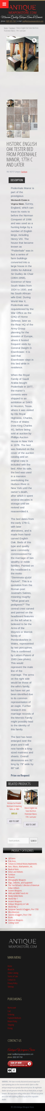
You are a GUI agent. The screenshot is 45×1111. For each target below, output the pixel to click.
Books (10, 917)
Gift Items (12, 858)
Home (6, 28)
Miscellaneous (13, 912)
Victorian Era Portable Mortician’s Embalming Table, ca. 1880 (14, 808)
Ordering (11, 1014)
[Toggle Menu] (4, 4)
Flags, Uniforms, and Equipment (20, 882)
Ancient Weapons (15, 901)
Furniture (12, 28)
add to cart (14, 821)
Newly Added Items (15, 895)
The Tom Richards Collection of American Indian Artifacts (23, 886)
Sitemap (11, 986)
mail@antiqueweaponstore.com (32, 21)
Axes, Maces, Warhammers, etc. (20, 866)
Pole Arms (12, 861)
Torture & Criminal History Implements (22, 863)
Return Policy (12, 1021)
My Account (12, 1007)
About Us (11, 969)
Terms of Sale (13, 976)
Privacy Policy (12, 983)
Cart (9, 1011)
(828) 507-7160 (11, 21)
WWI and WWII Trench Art (18, 893)
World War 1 (13, 898)
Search (33, 840)
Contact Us (12, 979)
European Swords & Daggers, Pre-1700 (23, 909)
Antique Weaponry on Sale (18, 904)
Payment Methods (14, 1017)
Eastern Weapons (15, 890)
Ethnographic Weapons (17, 879)
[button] (34, 40)
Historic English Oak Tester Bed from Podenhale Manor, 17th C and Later (30, 812)
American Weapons (15, 920)
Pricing (10, 1028)
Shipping (11, 1024)
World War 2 (13, 906)
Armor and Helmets (15, 871)
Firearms (11, 877)
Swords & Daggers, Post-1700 (19, 914)
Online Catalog (13, 972)
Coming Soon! (13, 922)
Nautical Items (13, 869)
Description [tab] (17, 180)
